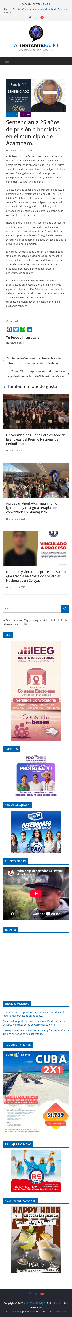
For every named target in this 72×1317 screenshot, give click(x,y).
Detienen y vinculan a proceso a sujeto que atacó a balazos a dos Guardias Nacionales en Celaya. (36, 576)
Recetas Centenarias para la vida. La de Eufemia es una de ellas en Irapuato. (40, 11)
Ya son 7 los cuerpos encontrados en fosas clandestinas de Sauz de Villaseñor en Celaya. (36, 373)
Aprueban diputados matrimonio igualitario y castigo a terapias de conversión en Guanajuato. (31, 507)
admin (31, 150)
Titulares (25, 114)
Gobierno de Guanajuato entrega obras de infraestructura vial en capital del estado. (34, 360)
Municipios (12, 114)
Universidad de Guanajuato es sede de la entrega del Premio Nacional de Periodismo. (36, 439)
